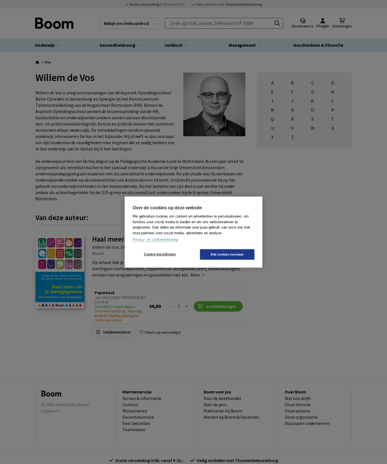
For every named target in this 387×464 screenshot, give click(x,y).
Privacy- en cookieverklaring (155, 239)
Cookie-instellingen (160, 254)
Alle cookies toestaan (227, 254)
